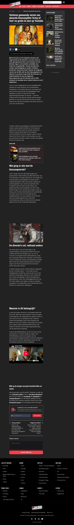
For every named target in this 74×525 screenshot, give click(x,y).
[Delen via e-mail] (16, 49)
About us (49, 512)
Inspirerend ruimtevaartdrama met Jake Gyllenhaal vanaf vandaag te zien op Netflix (29, 150)
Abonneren (37, 415)
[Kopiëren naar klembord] (19, 49)
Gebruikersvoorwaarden (38, 512)
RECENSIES (55, 6)
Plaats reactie (26, 452)
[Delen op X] (13, 49)
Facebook (27, 396)
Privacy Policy (26, 512)
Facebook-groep (15, 402)
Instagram (36, 396)
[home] (20, 6)
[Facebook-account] (35, 519)
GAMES (34, 6)
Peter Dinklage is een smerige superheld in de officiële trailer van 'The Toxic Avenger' (30, 158)
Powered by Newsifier (37, 522)
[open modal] (64, 2)
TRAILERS (48, 6)
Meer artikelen (51, 65)
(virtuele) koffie (17, 394)
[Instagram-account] (39, 519)
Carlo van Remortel (18, 23)
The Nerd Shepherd (35, 394)
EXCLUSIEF (41, 6)
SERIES (29, 6)
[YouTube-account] (42, 519)
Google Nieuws (14, 398)
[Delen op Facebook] (10, 49)
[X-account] (32, 519)
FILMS (24, 6)
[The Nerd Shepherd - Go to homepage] (15, 2)
